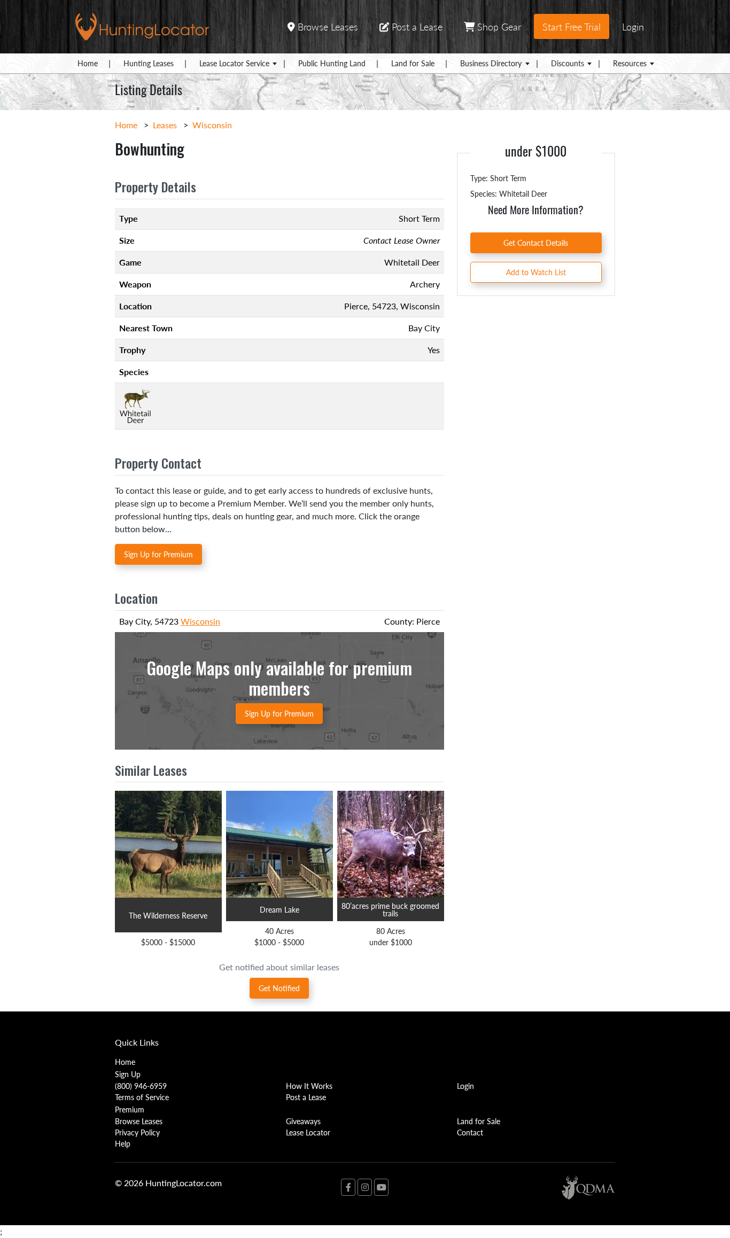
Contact (470, 1132)
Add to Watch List (536, 272)
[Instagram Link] (365, 1187)
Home (87, 63)
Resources (630, 63)
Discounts (567, 63)
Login (633, 26)
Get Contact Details (535, 242)
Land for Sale (412, 63)
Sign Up (128, 1074)
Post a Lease (415, 26)
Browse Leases (326, 26)
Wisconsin (212, 125)
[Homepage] (142, 25)
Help (122, 1143)
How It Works (309, 1085)
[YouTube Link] (381, 1187)
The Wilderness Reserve (168, 915)
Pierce (356, 306)
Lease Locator (308, 1132)
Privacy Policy (137, 1132)
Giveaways (303, 1121)
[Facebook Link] (348, 1187)
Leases (165, 125)
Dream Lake (279, 909)
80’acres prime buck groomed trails (390, 909)
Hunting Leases (148, 63)
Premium (129, 1109)
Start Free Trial (571, 26)
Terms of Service (142, 1097)
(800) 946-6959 (141, 1085)
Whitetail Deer (412, 262)
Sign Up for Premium (158, 554)
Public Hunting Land (332, 63)
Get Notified (279, 988)
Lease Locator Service (234, 63)
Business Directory (491, 63)
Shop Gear (498, 26)
